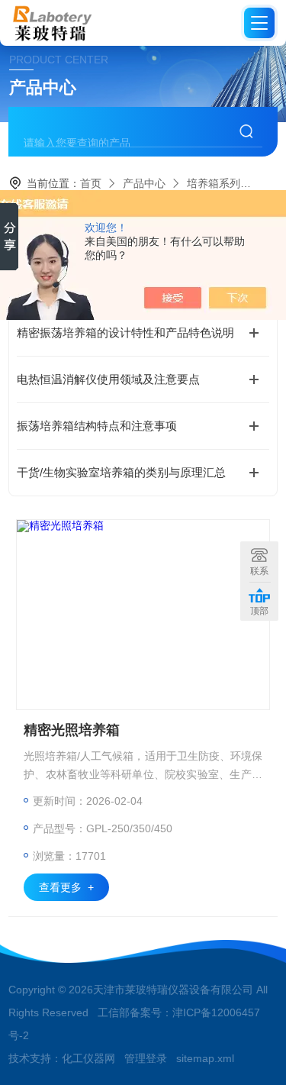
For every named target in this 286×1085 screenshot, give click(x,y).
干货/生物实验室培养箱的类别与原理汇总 (121, 472)
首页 (90, 183)
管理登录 (145, 1058)
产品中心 (144, 183)
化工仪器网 (88, 1058)
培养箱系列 (213, 183)
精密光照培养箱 (72, 730)
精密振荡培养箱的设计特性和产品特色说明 (125, 332)
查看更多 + (66, 887)
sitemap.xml (205, 1058)
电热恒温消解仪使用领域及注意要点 (108, 379)
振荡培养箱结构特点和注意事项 (97, 425)
